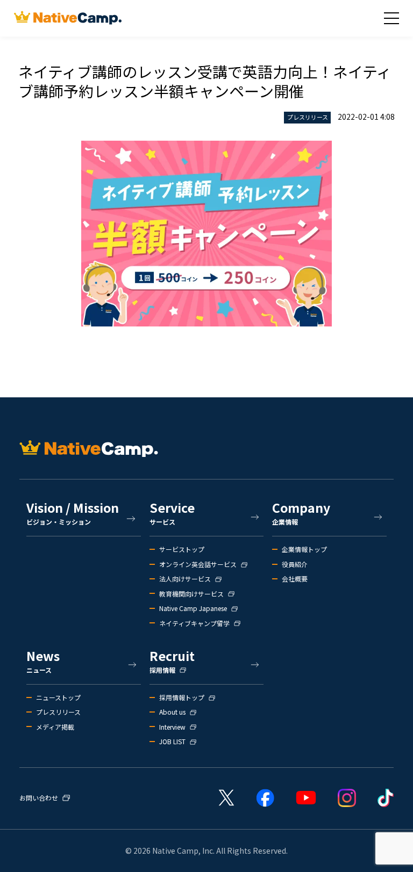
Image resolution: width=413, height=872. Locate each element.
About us (172, 712)
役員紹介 (295, 564)
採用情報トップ (181, 697)
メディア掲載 (55, 727)
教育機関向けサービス (191, 594)
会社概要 (295, 579)
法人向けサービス (185, 579)
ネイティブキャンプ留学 (194, 623)
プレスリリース (58, 712)
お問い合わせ (38, 798)
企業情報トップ (304, 549)
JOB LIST (172, 741)
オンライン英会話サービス (198, 564)
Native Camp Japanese (193, 608)
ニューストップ (58, 697)
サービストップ (181, 549)
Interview (172, 727)
